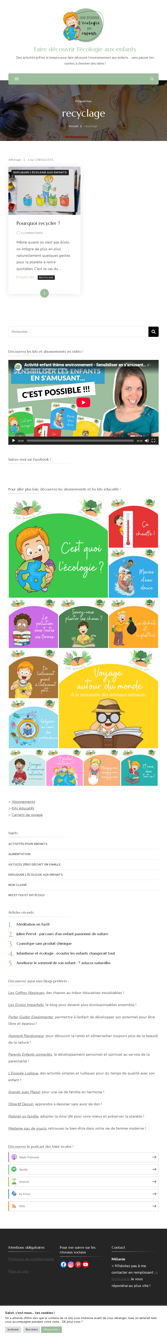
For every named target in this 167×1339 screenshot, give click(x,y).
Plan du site (18, 1271)
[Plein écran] (153, 441)
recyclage (46, 277)
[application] (83, 402)
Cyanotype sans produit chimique (44, 943)
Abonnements (23, 801)
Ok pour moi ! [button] (51, 1329)
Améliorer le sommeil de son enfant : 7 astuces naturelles (63, 962)
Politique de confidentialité (31, 1259)
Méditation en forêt (33, 924)
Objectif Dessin (20, 1104)
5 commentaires (32, 233)
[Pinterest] (78, 1264)
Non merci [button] (32, 1329)
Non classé (17, 885)
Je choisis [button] (13, 1329)
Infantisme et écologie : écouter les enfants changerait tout (65, 953)
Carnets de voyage (27, 814)
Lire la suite (37, 293)
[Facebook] (63, 1264)
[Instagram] (71, 1264)
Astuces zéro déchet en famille (34, 865)
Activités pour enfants (27, 844)
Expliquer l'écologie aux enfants (40, 172)
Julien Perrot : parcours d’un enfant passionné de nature (62, 933)
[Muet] (147, 441)
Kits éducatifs (23, 808)
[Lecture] (14, 441)
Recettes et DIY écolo (26, 895)
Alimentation (19, 854)
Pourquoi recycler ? (38, 223)
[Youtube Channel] (85, 1264)
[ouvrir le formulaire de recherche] (152, 79)
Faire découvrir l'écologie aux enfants (85, 49)
